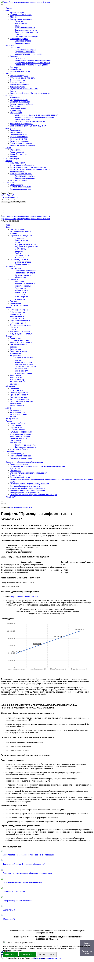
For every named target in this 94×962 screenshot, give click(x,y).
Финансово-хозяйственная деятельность (27, 488)
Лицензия (19, 21)
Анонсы (13, 156)
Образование (15, 471)
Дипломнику (15, 111)
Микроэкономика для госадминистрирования (34, 117)
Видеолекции (16, 113)
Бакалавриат (15, 130)
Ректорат (14, 67)
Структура (10, 45)
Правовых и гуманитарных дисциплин (31, 65)
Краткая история (17, 12)
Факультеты (15, 47)
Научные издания (17, 87)
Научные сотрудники (19, 76)
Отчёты (18, 34)
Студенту (9, 95)
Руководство (15, 475)
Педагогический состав (20, 71)
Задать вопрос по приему (21, 143)
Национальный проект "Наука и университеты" (30, 93)
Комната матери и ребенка (21, 104)
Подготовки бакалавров (25, 50)
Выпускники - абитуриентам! (22, 145)
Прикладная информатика (20, 507)
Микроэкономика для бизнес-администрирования (36, 115)
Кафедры (14, 56)
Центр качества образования (22, 165)
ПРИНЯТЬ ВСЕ (10, 954)
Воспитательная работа (20, 102)
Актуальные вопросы (19, 141)
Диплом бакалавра (23, 41)
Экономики (20, 58)
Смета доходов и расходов (26, 32)
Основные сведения (19, 464)
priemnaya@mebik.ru (9, 197)
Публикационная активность (22, 78)
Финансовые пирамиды (25, 178)
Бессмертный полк (18, 171)
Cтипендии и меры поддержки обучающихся (29, 484)
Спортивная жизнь (18, 108)
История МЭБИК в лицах (21, 15)
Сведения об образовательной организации (24, 462)
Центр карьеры (12, 158)
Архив (8, 148)
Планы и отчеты (17, 82)
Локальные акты (17, 80)
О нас (8, 10)
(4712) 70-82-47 (7, 195)
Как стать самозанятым (25, 176)
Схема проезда (16, 185)
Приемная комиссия (19, 137)
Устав (17, 26)
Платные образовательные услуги (25, 486)
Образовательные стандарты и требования (28, 473)
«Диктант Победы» (18, 180)
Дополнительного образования (28, 54)
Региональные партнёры (21, 189)
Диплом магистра (22, 43)
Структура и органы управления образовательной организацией (37, 466)
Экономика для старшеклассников (30, 121)
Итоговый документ (19, 39)
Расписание (15, 97)
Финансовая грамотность (21, 174)
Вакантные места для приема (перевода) (27, 490)
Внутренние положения (25, 28)
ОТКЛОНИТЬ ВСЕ (27, 954)
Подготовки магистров (25, 52)
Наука (8, 73)
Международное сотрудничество (24, 492)
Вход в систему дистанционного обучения (28, 126)
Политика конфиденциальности (47, 958)
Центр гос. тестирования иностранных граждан (30, 169)
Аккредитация (21, 23)
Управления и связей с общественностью (33, 60)
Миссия (13, 17)
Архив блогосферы (18, 154)
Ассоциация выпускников (21, 124)
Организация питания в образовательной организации (33, 495)
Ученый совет (16, 69)
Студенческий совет (19, 100)
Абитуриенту (11, 128)
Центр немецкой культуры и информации (28, 167)
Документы (15, 468)
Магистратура (16, 132)
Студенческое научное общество (24, 89)
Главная (9, 8)
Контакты (10, 182)
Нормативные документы (21, 19)
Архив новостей (17, 152)
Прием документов (18, 139)
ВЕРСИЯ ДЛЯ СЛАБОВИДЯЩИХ (13, 202)
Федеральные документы (26, 30)
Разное (9, 161)
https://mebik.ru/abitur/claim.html (24, 596)
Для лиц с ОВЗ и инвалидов (27, 36)
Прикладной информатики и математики (32, 63)
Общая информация (18, 134)
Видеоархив (15, 150)
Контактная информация (20, 187)
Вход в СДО (11, 497)
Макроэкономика (22, 119)
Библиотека (15, 106)
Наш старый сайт (17, 163)
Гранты (13, 91)
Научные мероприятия (19, 84)
